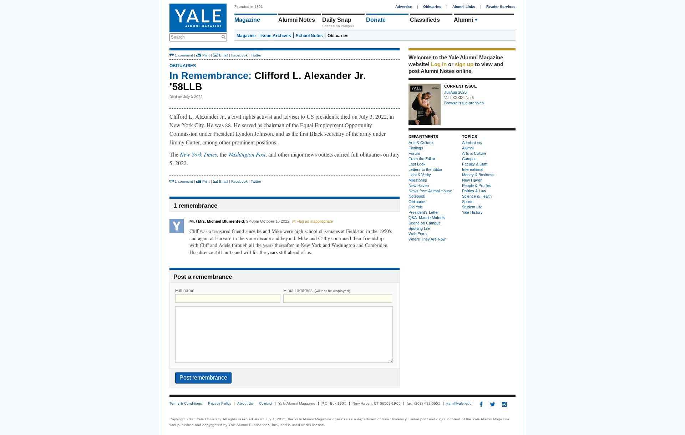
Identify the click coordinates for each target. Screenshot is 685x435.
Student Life (472, 207)
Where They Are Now (427, 239)
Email (223, 55)
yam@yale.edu (459, 403)
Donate (376, 20)
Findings (416, 148)
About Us (245, 403)
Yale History (472, 212)
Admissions (472, 142)
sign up (464, 64)
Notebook (417, 196)
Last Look (417, 164)
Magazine (247, 20)
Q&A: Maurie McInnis (427, 218)
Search (178, 37)
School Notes (309, 35)
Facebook (239, 55)
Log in (439, 64)
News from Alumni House (430, 191)
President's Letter (424, 212)
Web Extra (418, 234)
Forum (414, 153)
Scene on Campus (425, 223)
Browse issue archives (464, 103)
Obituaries (432, 7)
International (472, 169)
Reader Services (501, 7)
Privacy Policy (219, 403)
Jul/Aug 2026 (455, 92)
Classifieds (425, 20)
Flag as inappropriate (314, 221)
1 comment (183, 55)
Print (205, 55)
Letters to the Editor (425, 169)
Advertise (403, 7)
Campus (469, 159)
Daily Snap (336, 20)
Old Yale (416, 207)
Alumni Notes (296, 20)
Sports (467, 201)
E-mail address (316, 290)
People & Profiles (476, 185)
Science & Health (477, 196)
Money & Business (478, 175)
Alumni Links (463, 7)
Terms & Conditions (185, 403)
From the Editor (422, 159)
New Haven (419, 185)
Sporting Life (419, 228)
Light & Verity (420, 175)
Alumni (463, 20)
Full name (184, 290)
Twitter (256, 55)
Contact (265, 403)
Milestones (418, 180)
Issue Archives (275, 35)
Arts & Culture (421, 142)
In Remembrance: (210, 75)
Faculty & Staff (474, 164)
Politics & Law (474, 191)
